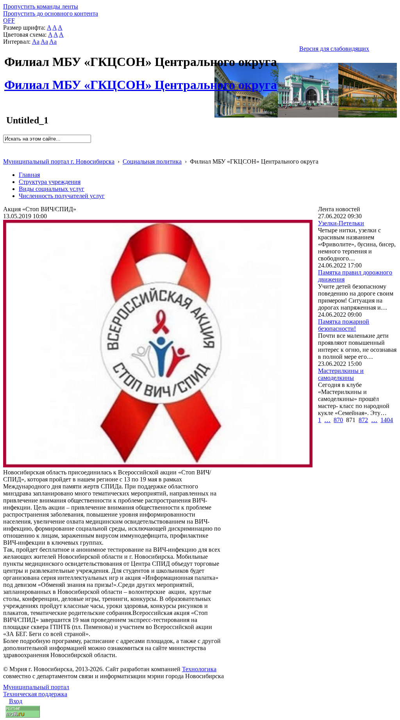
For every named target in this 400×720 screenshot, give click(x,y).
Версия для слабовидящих (334, 48)
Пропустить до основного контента (50, 13)
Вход (15, 701)
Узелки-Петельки (341, 223)
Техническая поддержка (35, 694)
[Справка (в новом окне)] (6, 153)
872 (363, 420)
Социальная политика (152, 161)
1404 (386, 420)
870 (338, 420)
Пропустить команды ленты (40, 6)
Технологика (199, 669)
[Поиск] (5, 146)
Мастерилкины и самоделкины (341, 374)
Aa (35, 41)
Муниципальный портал (36, 687)
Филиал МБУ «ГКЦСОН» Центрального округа (140, 80)
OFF (9, 20)
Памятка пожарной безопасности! (343, 325)
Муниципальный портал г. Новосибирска (58, 161)
